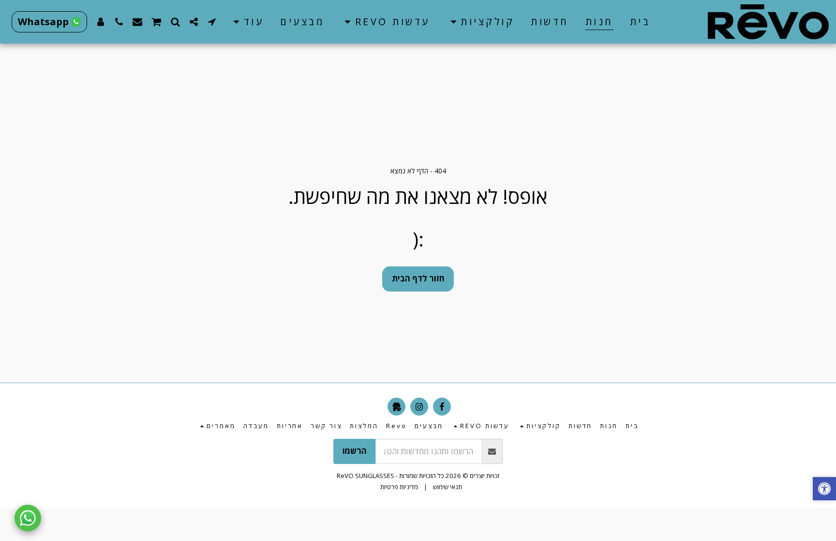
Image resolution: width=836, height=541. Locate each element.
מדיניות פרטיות (399, 486)
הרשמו (355, 450)
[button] (480, 22)
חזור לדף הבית (418, 278)
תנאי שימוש (447, 486)
